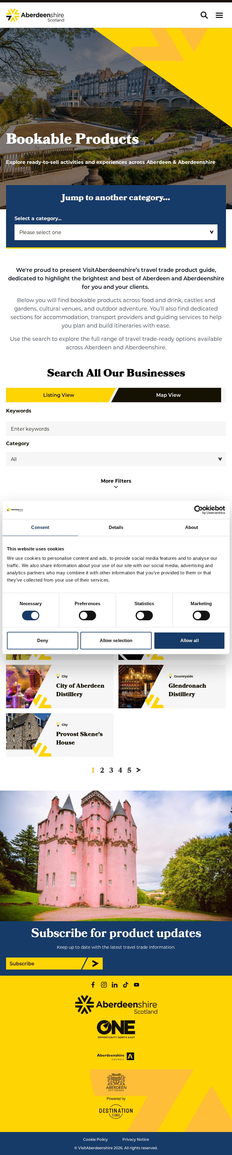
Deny (42, 640)
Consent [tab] (40, 527)
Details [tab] (116, 527)
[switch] (87, 615)
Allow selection (116, 640)
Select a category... (38, 218)
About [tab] (191, 527)
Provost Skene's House (79, 739)
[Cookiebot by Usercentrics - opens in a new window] (198, 509)
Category (17, 443)
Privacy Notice (135, 1139)
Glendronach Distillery (187, 690)
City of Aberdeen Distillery (80, 690)
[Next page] (138, 770)
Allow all (189, 640)
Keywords (18, 410)
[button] (219, 15)
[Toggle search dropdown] (204, 15)
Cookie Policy (95, 1139)
